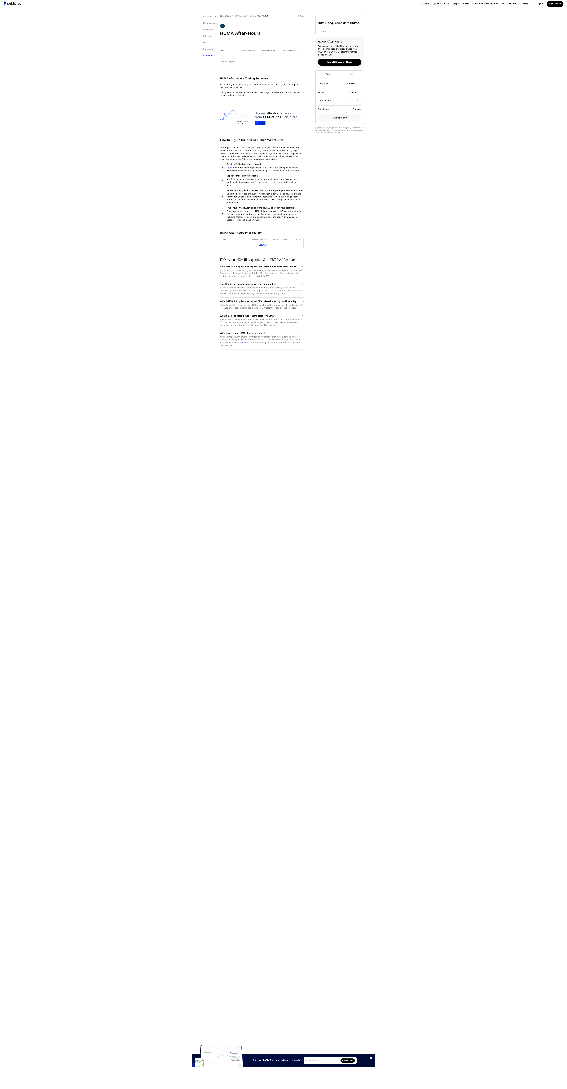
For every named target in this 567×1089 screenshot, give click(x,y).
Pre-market (208, 49)
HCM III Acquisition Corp (244, 16)
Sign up (230, 167)
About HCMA (209, 16)
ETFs (446, 4)
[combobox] (351, 84)
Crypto (456, 4)
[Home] (14, 3)
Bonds (466, 4)
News (206, 42)
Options (437, 4)
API (503, 4)
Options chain (210, 23)
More (525, 4)
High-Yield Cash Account (485, 4)
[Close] (371, 1058)
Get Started (555, 4)
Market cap (208, 29)
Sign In (540, 4)
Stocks (425, 4)
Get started (237, 342)
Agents (512, 4)
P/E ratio (207, 36)
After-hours (209, 55)
